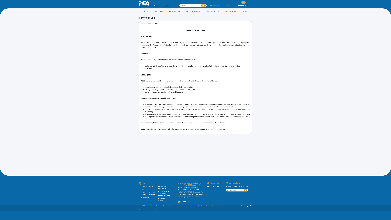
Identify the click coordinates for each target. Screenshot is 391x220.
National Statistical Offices (164, 199)
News (245, 11)
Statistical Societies (164, 196)
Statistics (159, 11)
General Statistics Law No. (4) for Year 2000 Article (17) (190, 184)
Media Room (231, 11)
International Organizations (162, 187)
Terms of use (143, 210)
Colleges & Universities (148, 192)
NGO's (142, 189)
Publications (174, 11)
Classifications (212, 11)
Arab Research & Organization (163, 192)
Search (203, 5)
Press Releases (193, 11)
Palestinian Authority (147, 187)
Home (146, 11)
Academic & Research (148, 195)
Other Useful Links (146, 197)
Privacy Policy (153, 210)
